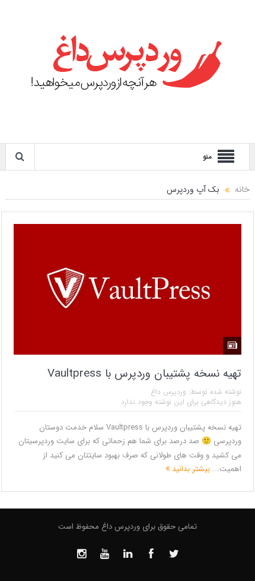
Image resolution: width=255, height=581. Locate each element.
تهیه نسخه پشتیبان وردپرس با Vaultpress (144, 374)
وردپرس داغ (168, 391)
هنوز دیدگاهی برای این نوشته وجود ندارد (181, 402)
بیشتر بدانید (190, 469)
